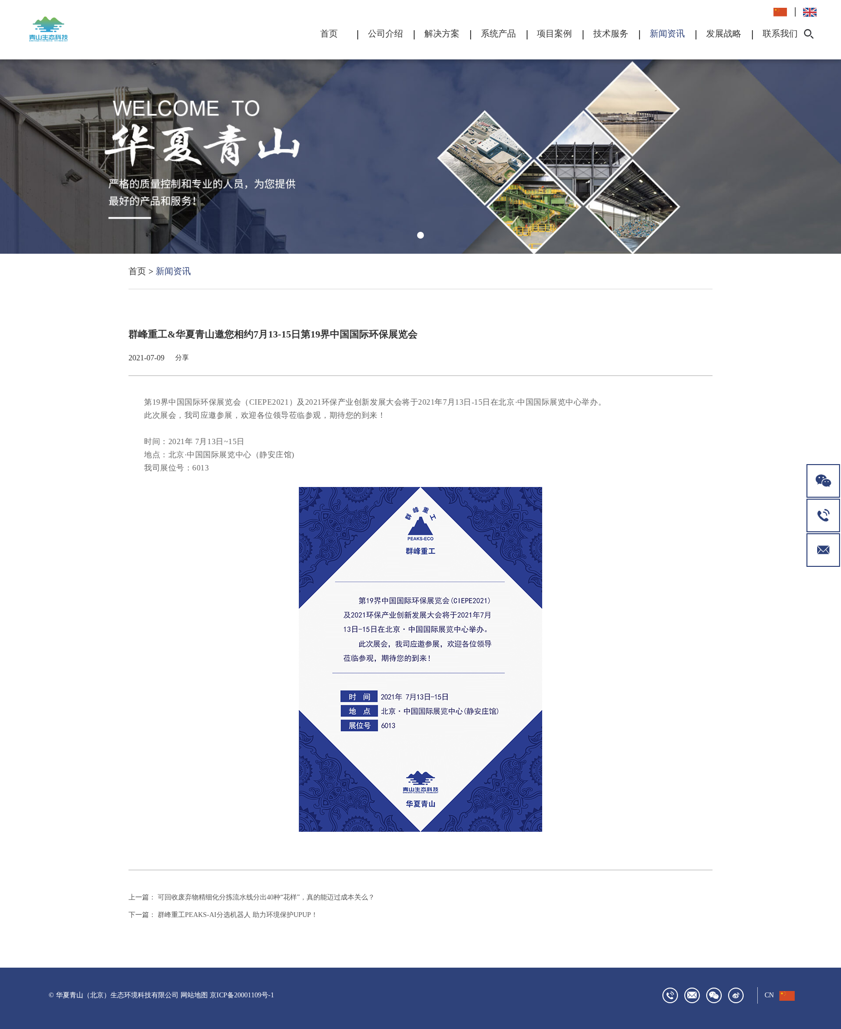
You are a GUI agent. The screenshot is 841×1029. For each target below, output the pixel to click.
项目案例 (554, 33)
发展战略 (723, 33)
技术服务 (610, 33)
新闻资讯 (667, 33)
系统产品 (498, 33)
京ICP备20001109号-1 (242, 995)
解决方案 (441, 33)
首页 (329, 33)
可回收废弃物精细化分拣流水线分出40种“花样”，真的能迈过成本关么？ (266, 897)
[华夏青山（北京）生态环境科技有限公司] (67, 29)
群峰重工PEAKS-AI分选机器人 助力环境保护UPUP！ (238, 914)
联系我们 (780, 33)
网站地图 (194, 995)
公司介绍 (385, 33)
